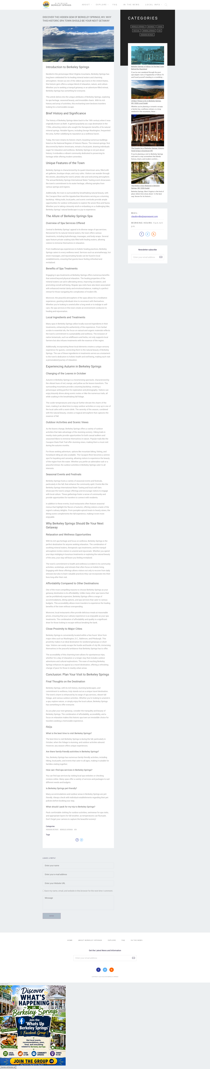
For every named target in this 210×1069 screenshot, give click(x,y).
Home (69, 940)
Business (151, 26)
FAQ (115, 5)
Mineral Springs (149, 30)
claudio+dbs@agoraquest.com (144, 216)
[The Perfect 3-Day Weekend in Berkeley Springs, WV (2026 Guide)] (147, 173)
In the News (131, 5)
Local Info (152, 5)
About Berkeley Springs (90, 940)
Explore (101, 5)
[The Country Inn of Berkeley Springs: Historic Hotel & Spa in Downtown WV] (147, 130)
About (86, 5)
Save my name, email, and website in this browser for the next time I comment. (79, 891)
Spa (75, 829)
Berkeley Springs (66, 829)
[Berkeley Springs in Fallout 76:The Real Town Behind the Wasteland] (147, 55)
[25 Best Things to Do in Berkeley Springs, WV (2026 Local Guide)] (147, 90)
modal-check (4, 984)
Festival (136, 30)
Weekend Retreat (52, 829)
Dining (160, 26)
